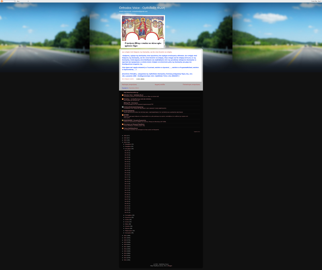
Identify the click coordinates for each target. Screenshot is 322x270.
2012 (125, 257)
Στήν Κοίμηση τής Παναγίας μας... (132, 100)
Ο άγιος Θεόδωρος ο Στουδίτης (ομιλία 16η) (134, 125)
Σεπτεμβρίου (128, 215)
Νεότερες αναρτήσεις (129, 84)
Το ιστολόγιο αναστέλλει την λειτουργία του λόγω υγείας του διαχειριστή (141, 129)
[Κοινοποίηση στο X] (140, 79)
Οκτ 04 (127, 205)
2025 (125, 138)
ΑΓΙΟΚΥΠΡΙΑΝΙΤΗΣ (129, 111)
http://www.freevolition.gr (131, 92)
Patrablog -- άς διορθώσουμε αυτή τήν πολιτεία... (138, 99)
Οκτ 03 (127, 208)
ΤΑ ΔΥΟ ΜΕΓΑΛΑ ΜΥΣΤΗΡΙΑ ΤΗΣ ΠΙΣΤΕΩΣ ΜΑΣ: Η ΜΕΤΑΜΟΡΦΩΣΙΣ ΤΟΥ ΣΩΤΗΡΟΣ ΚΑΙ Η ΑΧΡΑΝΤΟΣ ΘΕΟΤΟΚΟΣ (153, 112)
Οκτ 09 (127, 194)
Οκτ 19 (127, 172)
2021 (125, 237)
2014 (125, 253)
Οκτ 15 (127, 181)
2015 (125, 251)
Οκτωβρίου (128, 148)
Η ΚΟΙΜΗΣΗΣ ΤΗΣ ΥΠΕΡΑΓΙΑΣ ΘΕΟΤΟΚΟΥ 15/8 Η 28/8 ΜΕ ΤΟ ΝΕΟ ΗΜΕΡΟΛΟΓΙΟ (145, 108)
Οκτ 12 (127, 188)
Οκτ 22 (127, 166)
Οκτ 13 (127, 186)
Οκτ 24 (127, 161)
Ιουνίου (127, 221)
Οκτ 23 (127, 164)
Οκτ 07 (127, 199)
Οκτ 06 (127, 201)
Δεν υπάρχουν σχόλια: (128, 79)
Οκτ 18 (127, 174)
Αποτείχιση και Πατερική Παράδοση (134, 124)
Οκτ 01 (127, 212)
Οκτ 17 (127, 177)
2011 (125, 260)
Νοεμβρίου (128, 146)
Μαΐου (127, 224)
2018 (125, 244)
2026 (125, 135)
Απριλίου (127, 226)
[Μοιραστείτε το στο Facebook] (142, 79)
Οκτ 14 (127, 183)
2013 (125, 255)
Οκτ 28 (127, 157)
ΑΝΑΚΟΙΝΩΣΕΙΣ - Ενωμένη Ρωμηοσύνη (135, 120)
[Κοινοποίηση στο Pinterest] (143, 79)
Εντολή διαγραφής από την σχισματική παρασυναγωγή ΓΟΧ (138, 104)
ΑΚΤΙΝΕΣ (126, 115)
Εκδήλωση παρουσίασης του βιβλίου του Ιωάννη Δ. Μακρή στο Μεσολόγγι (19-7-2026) (145, 121)
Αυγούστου (128, 217)
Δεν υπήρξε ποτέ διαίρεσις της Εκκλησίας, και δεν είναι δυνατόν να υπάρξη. (147, 52)
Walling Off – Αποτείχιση (131, 103)
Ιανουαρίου (128, 232)
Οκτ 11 (127, 190)
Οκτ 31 (127, 150)
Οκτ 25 (127, 159)
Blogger (170, 265)
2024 (125, 140)
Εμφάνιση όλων (197, 131)
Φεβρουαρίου (129, 230)
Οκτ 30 (127, 152)
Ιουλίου (127, 219)
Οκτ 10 (127, 192)
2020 (125, 240)
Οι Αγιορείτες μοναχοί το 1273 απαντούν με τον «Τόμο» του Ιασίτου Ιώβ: (141, 96)
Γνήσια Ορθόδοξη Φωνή (131, 128)
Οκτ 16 (127, 179)
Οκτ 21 (127, 168)
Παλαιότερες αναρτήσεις (191, 84)
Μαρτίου (127, 228)
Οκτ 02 (127, 210)
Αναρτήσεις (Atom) (134, 88)
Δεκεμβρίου (128, 144)
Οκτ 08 (127, 197)
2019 (125, 242)
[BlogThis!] (139, 79)
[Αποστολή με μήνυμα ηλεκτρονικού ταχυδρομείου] (137, 79)
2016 (125, 249)
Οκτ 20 (127, 170)
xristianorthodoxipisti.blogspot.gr (133, 107)
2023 (125, 142)
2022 (125, 235)
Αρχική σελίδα (160, 84)
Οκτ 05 (127, 203)
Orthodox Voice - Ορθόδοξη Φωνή (142, 7)
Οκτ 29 (127, 155)
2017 (125, 246)
